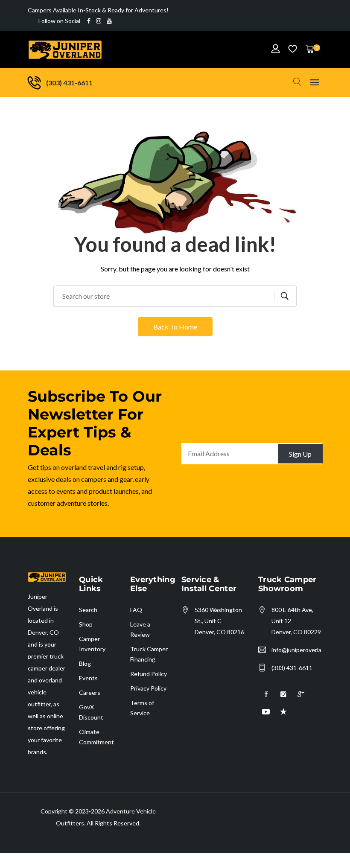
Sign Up (300, 453)
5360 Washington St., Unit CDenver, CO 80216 (219, 620)
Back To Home (175, 327)
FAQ (136, 609)
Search (88, 609)
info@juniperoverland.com (296, 649)
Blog (85, 663)
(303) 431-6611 (291, 667)
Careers (89, 692)
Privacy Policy (148, 688)
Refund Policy (148, 673)
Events (88, 678)
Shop (86, 624)
